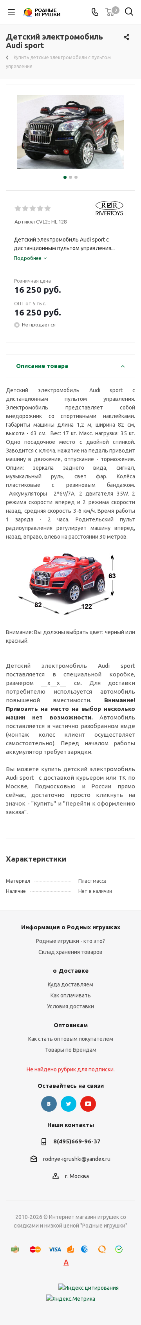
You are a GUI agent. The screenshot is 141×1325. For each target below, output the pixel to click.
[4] (40, 209)
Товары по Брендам (70, 1050)
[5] (48, 209)
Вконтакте (49, 1104)
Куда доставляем (70, 984)
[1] (18, 209)
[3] (33, 209)
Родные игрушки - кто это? (70, 941)
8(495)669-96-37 (77, 1141)
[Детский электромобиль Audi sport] (70, 134)
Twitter (68, 1104)
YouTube (88, 1104)
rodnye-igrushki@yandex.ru (76, 1159)
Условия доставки (70, 1006)
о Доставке (71, 970)
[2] (25, 209)
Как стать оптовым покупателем (70, 1039)
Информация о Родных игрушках (70, 927)
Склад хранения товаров (70, 952)
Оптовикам (71, 1025)
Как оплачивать (71, 995)
